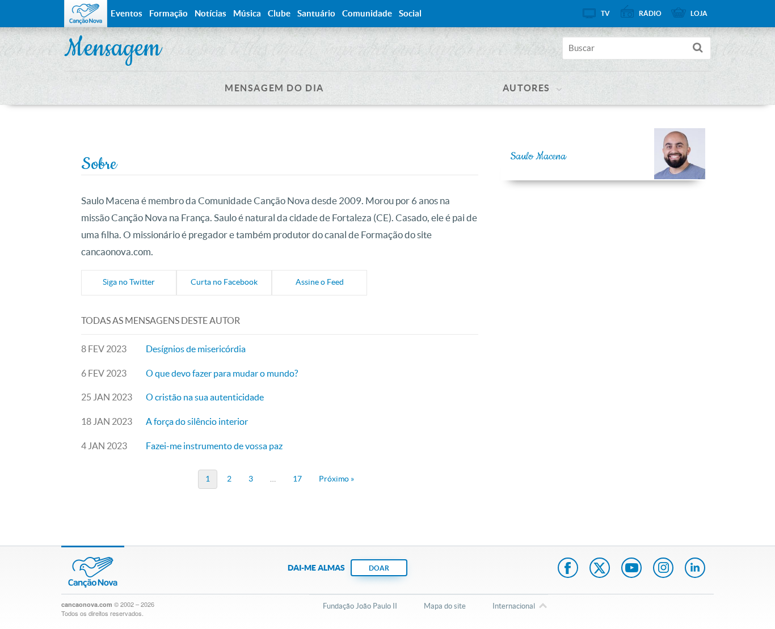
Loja (698, 13)
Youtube (631, 569)
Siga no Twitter (129, 281)
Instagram (663, 569)
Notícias (210, 13)
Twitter (600, 569)
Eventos (126, 13)
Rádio (650, 13)
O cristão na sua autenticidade (205, 397)
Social (410, 13)
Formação (168, 13)
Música (247, 13)
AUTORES (526, 88)
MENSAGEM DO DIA (274, 88)
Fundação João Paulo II (360, 606)
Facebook (568, 569)
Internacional (513, 606)
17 (297, 478)
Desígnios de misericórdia (196, 349)
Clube (279, 13)
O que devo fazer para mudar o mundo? (222, 373)
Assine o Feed (320, 281)
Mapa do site (445, 606)
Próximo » (336, 478)
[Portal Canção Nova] (85, 13)
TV (605, 13)
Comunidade (367, 13)
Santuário (316, 13)
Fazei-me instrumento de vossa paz (214, 446)
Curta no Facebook (224, 281)
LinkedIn (695, 569)
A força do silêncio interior (197, 421)
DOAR (379, 568)
